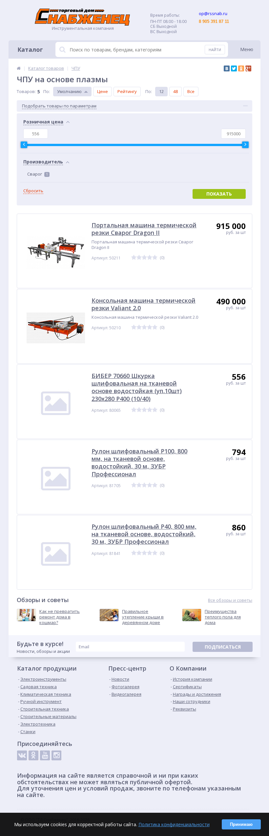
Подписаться (223, 647)
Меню (246, 49)
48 (175, 91)
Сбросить (33, 191)
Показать (219, 194)
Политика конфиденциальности (174, 824)
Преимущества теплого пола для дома (223, 617)
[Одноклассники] (241, 68)
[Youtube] (45, 755)
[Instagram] (56, 755)
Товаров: (26, 91)
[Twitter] (234, 68)
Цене (102, 91)
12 (161, 91)
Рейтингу (127, 91)
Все (191, 91)
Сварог (37, 174)
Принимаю (241, 824)
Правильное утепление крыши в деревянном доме (143, 617)
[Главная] (19, 68)
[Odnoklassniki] (33, 755)
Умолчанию (69, 91)
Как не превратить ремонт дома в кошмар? (59, 617)
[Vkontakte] (22, 755)
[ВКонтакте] (227, 68)
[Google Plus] (248, 68)
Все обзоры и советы (230, 600)
